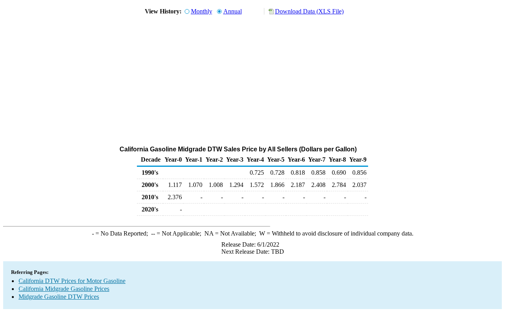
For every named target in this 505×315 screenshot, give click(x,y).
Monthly (201, 11)
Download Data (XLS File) (309, 11)
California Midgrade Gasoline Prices (64, 288)
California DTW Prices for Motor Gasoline (72, 280)
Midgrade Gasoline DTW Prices (59, 296)
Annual (232, 11)
